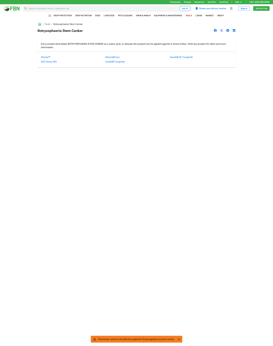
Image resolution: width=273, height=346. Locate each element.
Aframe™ (46, 57)
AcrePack (223, 2)
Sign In (244, 8)
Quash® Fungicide (115, 61)
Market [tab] (210, 15)
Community (175, 2)
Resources (199, 2)
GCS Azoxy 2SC (49, 61)
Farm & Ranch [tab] (143, 15)
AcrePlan (212, 2)
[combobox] (103, 9)
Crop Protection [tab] (62, 15)
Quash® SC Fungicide (181, 57)
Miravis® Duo (112, 57)
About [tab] (220, 15)
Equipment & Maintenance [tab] (168, 15)
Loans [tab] (199, 15)
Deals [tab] (189, 15)
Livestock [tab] (109, 15)
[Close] (179, 339)
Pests (47, 24)
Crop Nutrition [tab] (83, 15)
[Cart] (231, 8)
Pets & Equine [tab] (125, 15)
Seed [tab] (97, 15)
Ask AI (185, 8)
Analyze (187, 2)
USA (237, 2)
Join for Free (261, 8)
